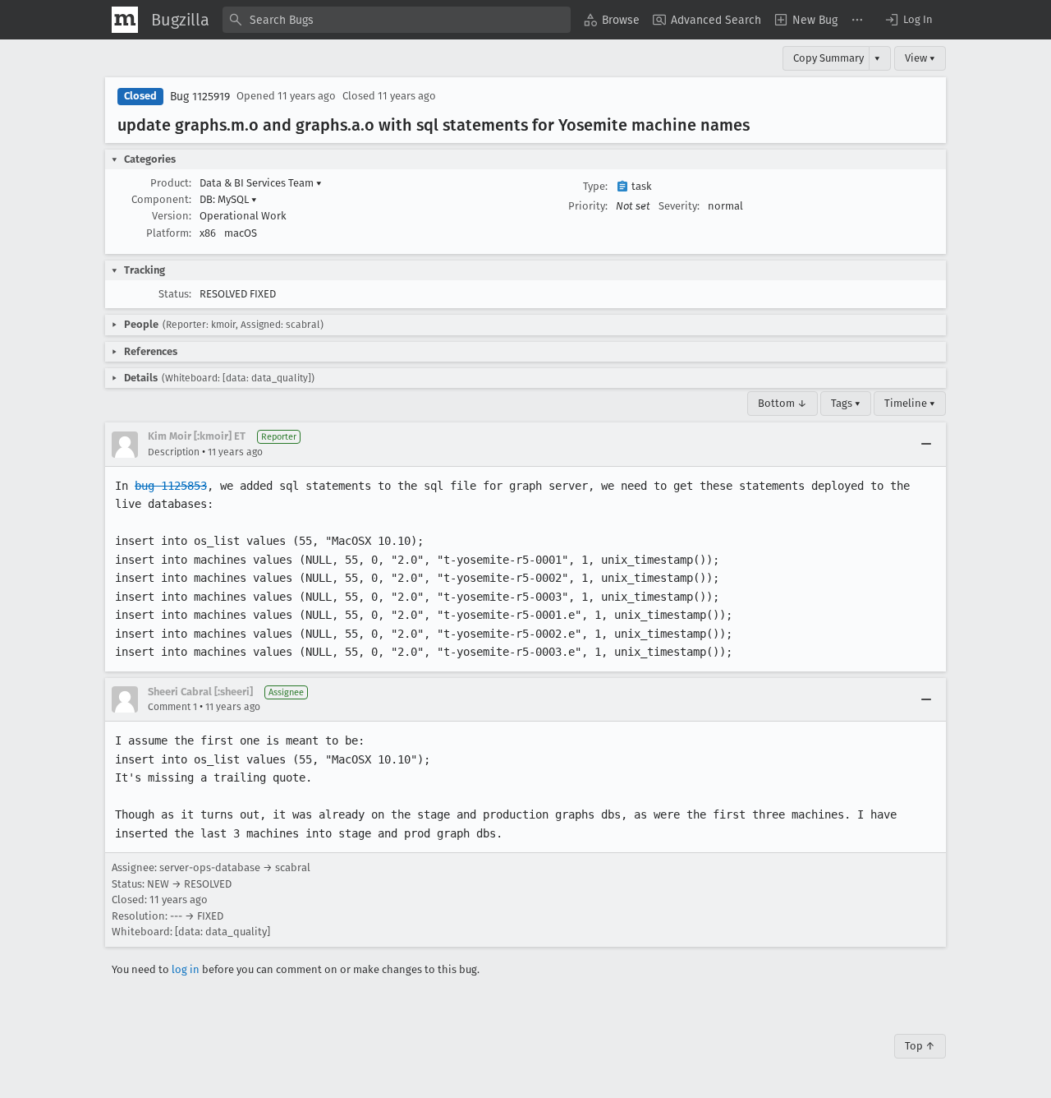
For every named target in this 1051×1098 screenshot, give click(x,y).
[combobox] (397, 20)
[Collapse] (926, 444)
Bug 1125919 (200, 97)
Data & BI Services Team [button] (261, 183)
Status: (174, 294)
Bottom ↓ (782, 403)
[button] (908, 20)
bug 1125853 (171, 485)
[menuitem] (611, 20)
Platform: (168, 233)
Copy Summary (828, 58)
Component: (161, 199)
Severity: (679, 206)
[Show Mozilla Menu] (125, 20)
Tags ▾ (846, 403)
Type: (595, 186)
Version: (171, 216)
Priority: (588, 206)
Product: (170, 183)
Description (174, 452)
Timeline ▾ (909, 403)
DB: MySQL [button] (228, 199)
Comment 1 (172, 707)
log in (186, 969)
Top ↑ (920, 1046)
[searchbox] (397, 20)
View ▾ (920, 58)
